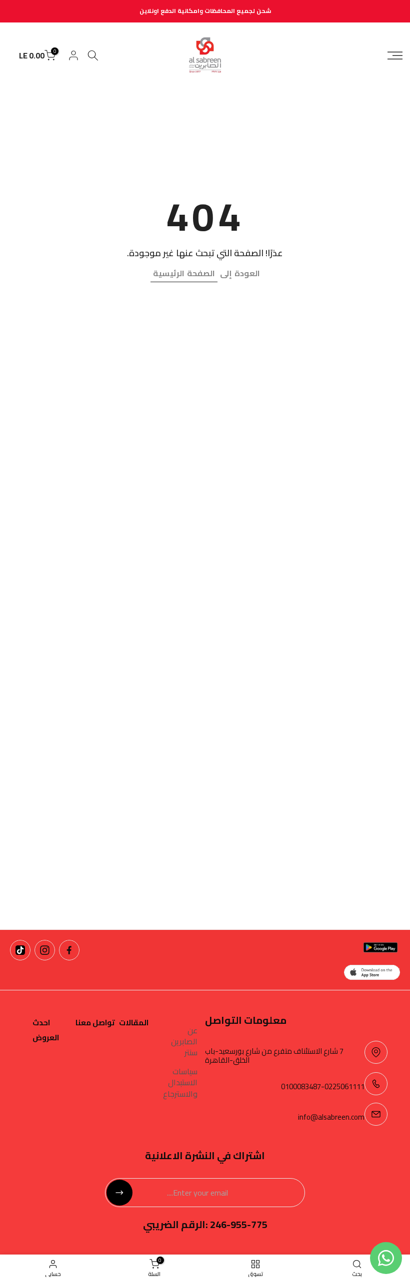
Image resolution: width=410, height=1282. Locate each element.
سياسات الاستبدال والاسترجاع (180, 1082)
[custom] (69, 950)
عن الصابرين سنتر (184, 1041)
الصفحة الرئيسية (184, 273)
